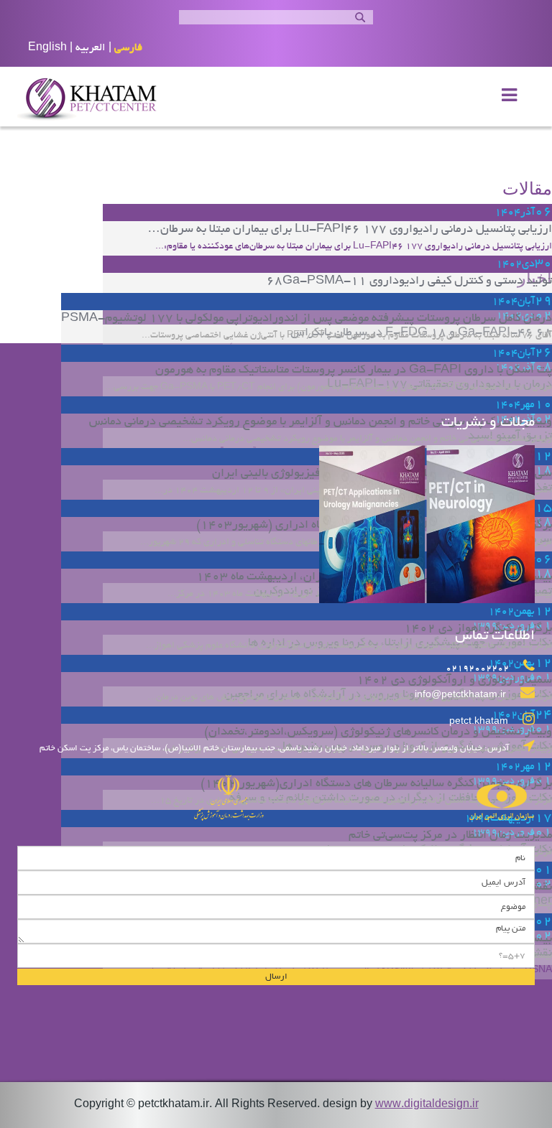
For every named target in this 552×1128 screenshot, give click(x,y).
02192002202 (477, 669)
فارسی (128, 48)
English (47, 48)
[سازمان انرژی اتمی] (405, 793)
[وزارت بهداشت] (146, 793)
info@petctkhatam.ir (460, 696)
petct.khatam (478, 722)
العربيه (90, 48)
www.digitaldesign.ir (427, 1105)
